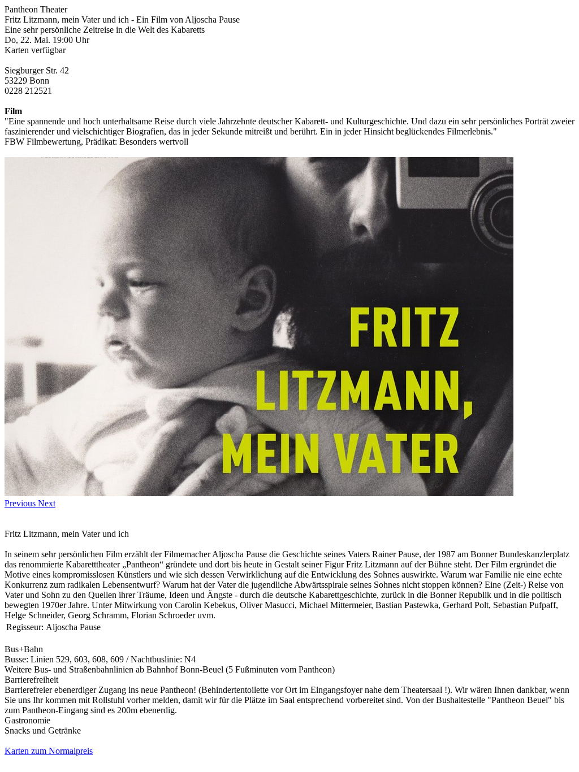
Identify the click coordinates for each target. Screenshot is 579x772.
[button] (21, 503)
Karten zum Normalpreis (49, 751)
